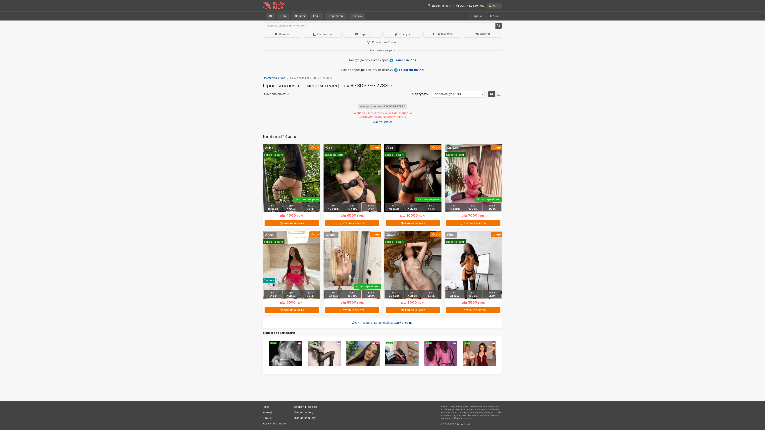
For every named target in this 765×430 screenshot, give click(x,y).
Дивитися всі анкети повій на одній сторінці (382, 323)
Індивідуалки (444, 33)
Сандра (453, 148)
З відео (357, 16)
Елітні (316, 16)
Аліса (269, 235)
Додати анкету (441, 5)
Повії (266, 406)
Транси (478, 16)
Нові (283, 16)
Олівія (330, 235)
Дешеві (300, 16)
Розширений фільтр (384, 42)
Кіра (329, 148)
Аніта (269, 148)
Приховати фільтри (381, 50)
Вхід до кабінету (305, 418)
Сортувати (420, 94)
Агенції (494, 16)
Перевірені (336, 16)
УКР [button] (494, 5)
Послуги (404, 34)
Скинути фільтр (382, 122)
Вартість (365, 34)
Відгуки (485, 33)
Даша (390, 235)
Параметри (324, 34)
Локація (284, 34)
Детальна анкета (292, 223)
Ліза (389, 148)
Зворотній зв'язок (306, 406)
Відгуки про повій (274, 423)
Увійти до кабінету (472, 5)
